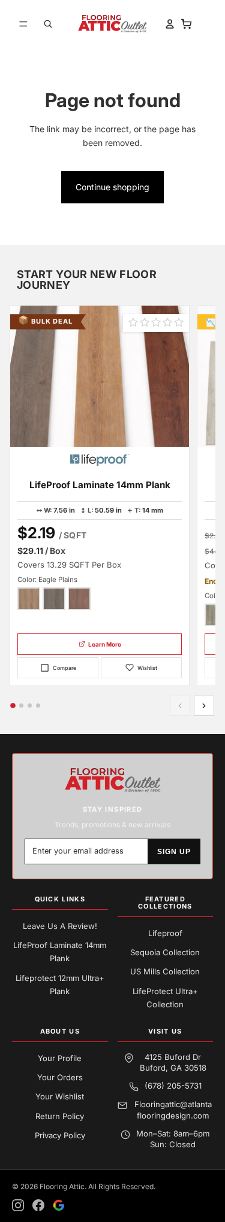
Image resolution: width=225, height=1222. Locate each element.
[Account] (165, 24)
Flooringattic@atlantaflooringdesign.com (173, 1109)
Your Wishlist (59, 1096)
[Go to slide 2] (21, 705)
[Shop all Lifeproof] (100, 460)
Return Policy (59, 1116)
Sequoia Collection (165, 952)
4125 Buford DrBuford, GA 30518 (173, 1062)
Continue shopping (112, 187)
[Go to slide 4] (38, 705)
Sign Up (174, 852)
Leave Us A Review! (60, 926)
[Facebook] (38, 1205)
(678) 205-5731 (173, 1085)
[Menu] (23, 24)
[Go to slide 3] (30, 705)
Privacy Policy (60, 1135)
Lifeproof (165, 933)
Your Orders (60, 1077)
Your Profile (60, 1058)
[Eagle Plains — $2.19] (28, 598)
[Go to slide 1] (13, 706)
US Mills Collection (165, 971)
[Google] (59, 1205)
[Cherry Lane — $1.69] (79, 598)
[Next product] (204, 706)
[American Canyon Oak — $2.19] (54, 598)
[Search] (48, 24)
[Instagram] (18, 1205)
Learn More (104, 644)
